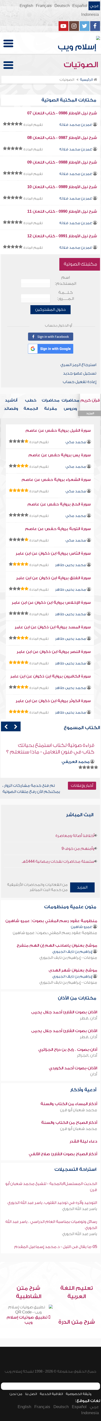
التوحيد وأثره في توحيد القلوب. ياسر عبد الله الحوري (52, 1203)
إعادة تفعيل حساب (79, 382)
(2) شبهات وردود (75, 745)
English (26, 6)
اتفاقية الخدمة (51, 1394)
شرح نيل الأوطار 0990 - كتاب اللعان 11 (62, 211)
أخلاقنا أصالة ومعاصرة (74, 836)
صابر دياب (80, 755)
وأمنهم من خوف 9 (78, 848)
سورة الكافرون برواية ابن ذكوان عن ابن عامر (50, 676)
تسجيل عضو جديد (79, 373)
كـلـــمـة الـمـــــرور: (65, 295)
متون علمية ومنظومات (71, 906)
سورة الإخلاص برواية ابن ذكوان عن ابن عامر (51, 602)
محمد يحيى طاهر (70, 565)
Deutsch (62, 6)
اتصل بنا (31, 1394)
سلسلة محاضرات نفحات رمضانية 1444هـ (58, 861)
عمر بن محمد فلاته (75, 125)
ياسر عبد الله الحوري (79, 1209)
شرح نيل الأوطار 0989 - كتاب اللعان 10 (62, 187)
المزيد (82, 887)
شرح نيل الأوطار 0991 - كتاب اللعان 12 (62, 236)
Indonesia (90, 14)
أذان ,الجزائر (87, 1055)
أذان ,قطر (88, 1018)
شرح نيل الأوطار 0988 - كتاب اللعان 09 (62, 162)
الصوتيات (82, 64)
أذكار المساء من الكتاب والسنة (68, 1104)
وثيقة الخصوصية (78, 1394)
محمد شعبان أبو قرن (78, 1110)
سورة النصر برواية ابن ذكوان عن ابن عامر (54, 652)
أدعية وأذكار (84, 1089)
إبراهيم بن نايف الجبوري (72, 952)
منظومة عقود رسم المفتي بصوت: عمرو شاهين (51, 921)
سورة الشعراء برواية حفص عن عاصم (56, 479)
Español (79, 6)
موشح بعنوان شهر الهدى (73, 970)
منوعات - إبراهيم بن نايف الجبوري (68, 957)
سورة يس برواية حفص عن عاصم (59, 455)
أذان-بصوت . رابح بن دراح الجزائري (67, 1049)
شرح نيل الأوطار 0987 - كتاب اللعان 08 (62, 138)
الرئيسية (87, 80)
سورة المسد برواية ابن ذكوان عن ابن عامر (53, 627)
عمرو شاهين (81, 927)
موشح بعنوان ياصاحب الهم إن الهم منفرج (57, 945)
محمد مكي (75, 442)
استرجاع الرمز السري (78, 365)
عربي (94, 6)
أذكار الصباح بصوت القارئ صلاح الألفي (63, 1154)
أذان (93, 1074)
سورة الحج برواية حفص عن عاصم (59, 504)
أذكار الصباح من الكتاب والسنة (69, 1122)
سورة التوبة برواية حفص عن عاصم (58, 529)
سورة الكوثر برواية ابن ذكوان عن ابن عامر (53, 701)
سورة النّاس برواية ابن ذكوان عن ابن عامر (53, 553)
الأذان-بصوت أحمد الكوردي (73, 1068)
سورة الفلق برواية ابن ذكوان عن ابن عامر (53, 578)
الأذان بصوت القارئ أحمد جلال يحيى (64, 1012)
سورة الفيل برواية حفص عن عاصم (58, 430)
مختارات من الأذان (78, 998)
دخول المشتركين (50, 309)
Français (44, 6)
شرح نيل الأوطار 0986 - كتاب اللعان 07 (62, 113)
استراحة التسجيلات (76, 1169)
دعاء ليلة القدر (83, 1141)
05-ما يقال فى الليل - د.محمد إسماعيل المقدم (55, 1247)
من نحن (16, 1394)
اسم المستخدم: (65, 280)
